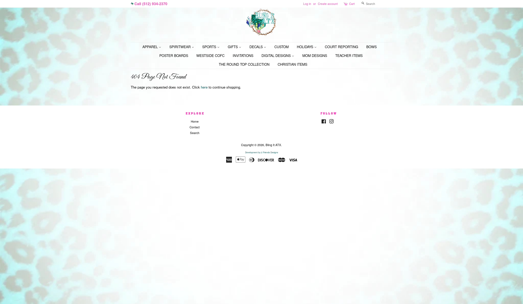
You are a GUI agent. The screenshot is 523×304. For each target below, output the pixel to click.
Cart (352, 4)
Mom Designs (314, 55)
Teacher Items (349, 55)
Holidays (305, 46)
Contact (195, 127)
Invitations (243, 55)
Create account (328, 4)
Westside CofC (210, 55)
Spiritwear (180, 46)
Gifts (233, 46)
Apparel (150, 46)
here (204, 87)
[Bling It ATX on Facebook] (323, 122)
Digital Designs (277, 55)
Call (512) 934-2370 (150, 3)
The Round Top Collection (244, 64)
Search (194, 133)
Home (195, 121)
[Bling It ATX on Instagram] (331, 122)
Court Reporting (341, 46)
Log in (307, 4)
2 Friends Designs (269, 152)
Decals (256, 46)
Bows (371, 46)
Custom (281, 46)
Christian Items (292, 64)
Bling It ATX (273, 145)
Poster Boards (173, 55)
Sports (209, 46)
